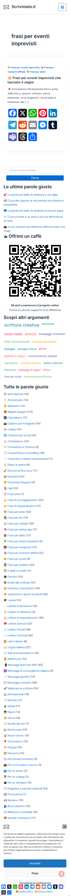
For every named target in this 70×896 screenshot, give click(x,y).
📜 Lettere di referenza (17, 612)
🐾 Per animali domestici (18, 759)
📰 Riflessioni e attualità (18, 812)
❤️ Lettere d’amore (15, 623)
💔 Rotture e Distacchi (17, 818)
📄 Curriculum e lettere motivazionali (26, 458)
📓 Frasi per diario (14, 535)
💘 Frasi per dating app (18, 529)
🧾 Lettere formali (14, 629)
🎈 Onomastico (13, 741)
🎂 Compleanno (13, 441)
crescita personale (44, 341)
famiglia (9, 349)
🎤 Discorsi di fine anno (18, 470)
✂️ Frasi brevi (12, 494)
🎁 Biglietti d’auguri (15, 411)
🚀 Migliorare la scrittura (18, 688)
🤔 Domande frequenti (17, 482)
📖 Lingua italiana (14, 647)
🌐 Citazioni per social (17, 435)
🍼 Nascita (10, 700)
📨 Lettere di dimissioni (18, 606)
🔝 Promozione (13, 794)
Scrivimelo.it (24, 6)
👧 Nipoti (9, 712)
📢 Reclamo (11, 800)
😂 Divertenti (11, 476)
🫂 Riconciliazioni (14, 806)
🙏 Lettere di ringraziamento (21, 617)
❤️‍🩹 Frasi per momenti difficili (21, 553)
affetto (47, 369)
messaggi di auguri (29, 369)
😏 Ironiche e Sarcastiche (19, 588)
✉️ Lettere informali (15, 635)
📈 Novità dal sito (14, 723)
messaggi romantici (52, 334)
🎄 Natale (9, 706)
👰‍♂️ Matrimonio (12, 659)
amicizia (30, 334)
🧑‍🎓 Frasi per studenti (16, 564)
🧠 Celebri (10, 429)
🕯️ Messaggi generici (17, 676)
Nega (35, 873)
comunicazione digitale (42, 356)
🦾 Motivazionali (14, 694)
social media (13, 334)
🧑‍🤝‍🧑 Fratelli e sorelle (15, 570)
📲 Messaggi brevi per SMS (20, 664)
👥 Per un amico (13, 770)
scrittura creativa (21, 325)
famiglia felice (26, 349)
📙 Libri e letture (13, 641)
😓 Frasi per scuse (15, 559)
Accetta (35, 863)
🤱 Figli (8, 488)
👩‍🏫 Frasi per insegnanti (18, 547)
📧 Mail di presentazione (18, 653)
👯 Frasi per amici (35, 71)
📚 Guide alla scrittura (17, 582)
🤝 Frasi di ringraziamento (19, 506)
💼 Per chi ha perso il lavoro (20, 765)
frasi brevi (10, 369)
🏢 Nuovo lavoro (14, 735)
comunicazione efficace (38, 376)
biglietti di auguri (15, 356)
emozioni (48, 324)
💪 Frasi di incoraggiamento (21, 500)
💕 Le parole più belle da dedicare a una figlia (31, 194)
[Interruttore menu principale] (62, 7)
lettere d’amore (53, 363)
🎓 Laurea (10, 600)
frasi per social (12, 376)
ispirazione (11, 363)
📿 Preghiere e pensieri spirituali (23, 788)
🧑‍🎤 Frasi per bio (13, 517)
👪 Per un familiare (15, 782)
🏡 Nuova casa (13, 729)
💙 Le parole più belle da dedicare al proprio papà (33, 210)
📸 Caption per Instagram (19, 423)
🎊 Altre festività (13, 394)
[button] (64, 826)
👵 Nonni (9, 718)
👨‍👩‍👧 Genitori (10, 576)
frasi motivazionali (16, 341)
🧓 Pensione (11, 753)
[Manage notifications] (61, 874)
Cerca (35, 177)
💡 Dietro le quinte (15, 464)
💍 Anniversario (13, 400)
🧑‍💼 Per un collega (14, 776)
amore (43, 348)
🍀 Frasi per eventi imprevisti (23, 67)
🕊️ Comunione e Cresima (19, 447)
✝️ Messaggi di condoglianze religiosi (26, 670)
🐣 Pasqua (10, 747)
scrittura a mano (31, 363)
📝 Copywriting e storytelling (21, 453)
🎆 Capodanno (13, 417)
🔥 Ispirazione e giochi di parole (23, 594)
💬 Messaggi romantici (17, 682)
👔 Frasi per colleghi (16, 523)
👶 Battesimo (12, 406)
